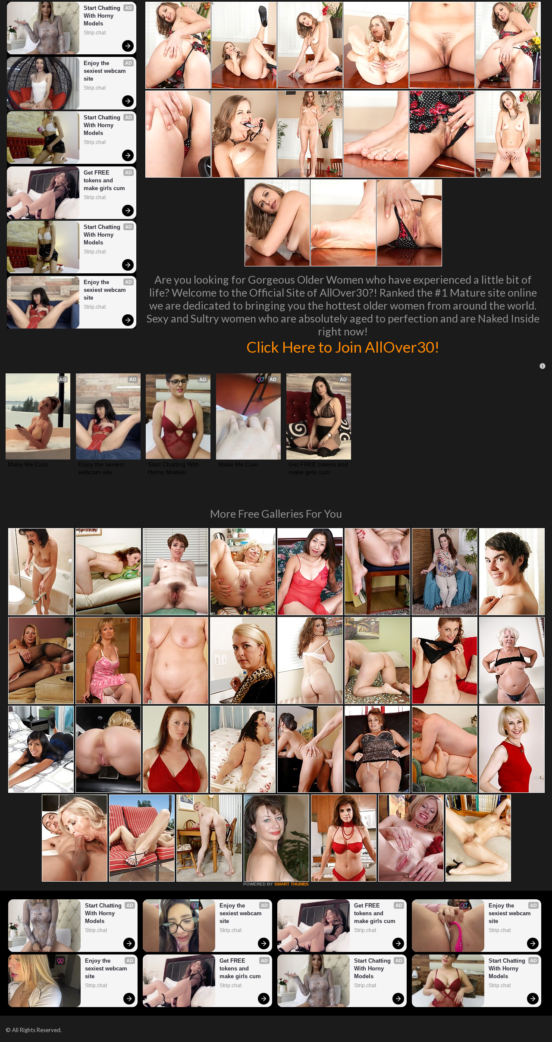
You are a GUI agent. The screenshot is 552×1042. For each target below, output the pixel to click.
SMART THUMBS (291, 884)
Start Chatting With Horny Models (103, 16)
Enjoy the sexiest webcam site (106, 71)
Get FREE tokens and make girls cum (104, 180)
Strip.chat (95, 33)
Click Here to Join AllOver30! (342, 347)
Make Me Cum (28, 464)
